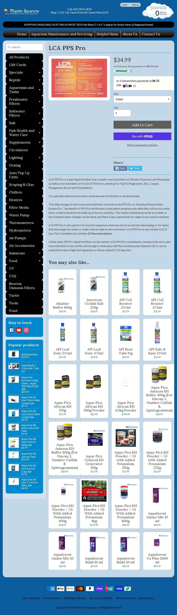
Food (26, 262)
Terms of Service (125, 598)
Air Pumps (17, 238)
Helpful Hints (107, 34)
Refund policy (147, 598)
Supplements (26, 143)
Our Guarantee (31, 598)
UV (11, 268)
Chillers (15, 192)
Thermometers (21, 222)
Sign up (135, 5)
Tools (13, 303)
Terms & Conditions (100, 598)
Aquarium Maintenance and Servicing (61, 34)
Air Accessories (22, 245)
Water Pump (19, 215)
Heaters (15, 200)
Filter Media (19, 207)
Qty (116, 107)
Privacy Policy (51, 598)
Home (22, 34)
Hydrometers (20, 230)
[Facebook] (11, 330)
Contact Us (151, 34)
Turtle (14, 295)
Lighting (26, 158)
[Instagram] (26, 330)
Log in (124, 5)
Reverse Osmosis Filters (22, 285)
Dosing (15, 165)
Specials (26, 73)
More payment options (142, 145)
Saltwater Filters (26, 113)
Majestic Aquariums (87, 607)
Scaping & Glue (21, 184)
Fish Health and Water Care (26, 132)
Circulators (18, 150)
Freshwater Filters (26, 101)
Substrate (26, 254)
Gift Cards (17, 65)
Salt (26, 124)
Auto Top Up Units (19, 175)
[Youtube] (19, 330)
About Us (130, 34)
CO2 (12, 276)
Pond (13, 310)
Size (116, 93)
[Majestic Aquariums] (22, 11)
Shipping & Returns (74, 598)
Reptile (26, 81)
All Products (19, 57)
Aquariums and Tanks (26, 89)
